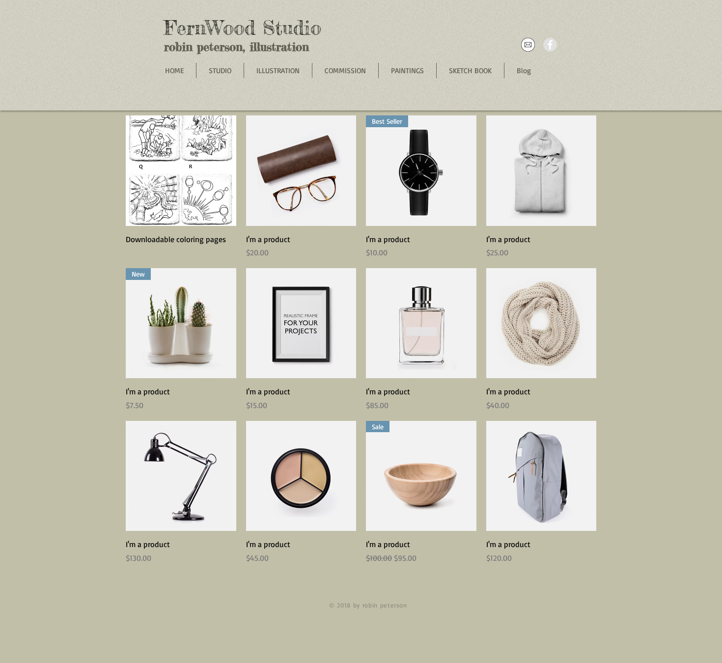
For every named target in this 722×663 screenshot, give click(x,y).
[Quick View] (181, 170)
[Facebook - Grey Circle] (550, 45)
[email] (528, 45)
